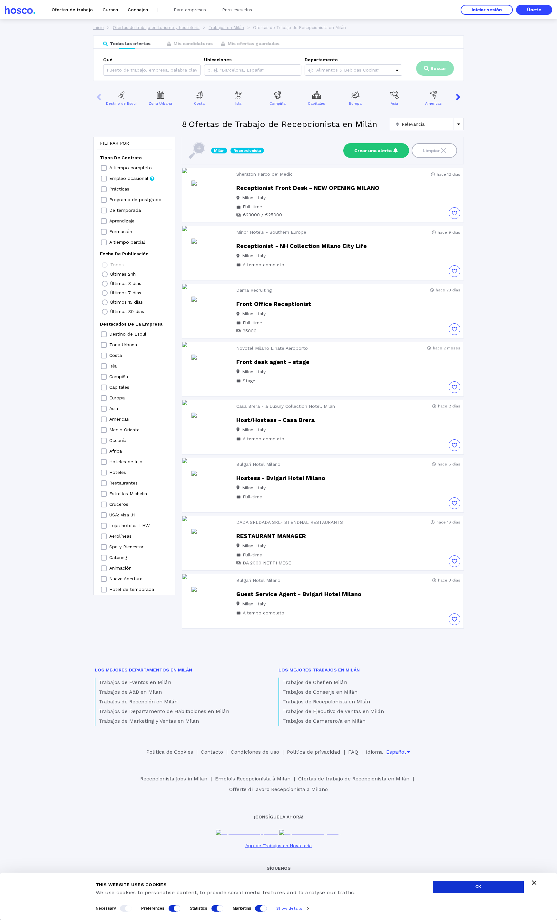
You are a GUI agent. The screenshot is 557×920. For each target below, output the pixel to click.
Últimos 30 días (127, 311)
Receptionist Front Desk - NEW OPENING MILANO (307, 187)
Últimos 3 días (125, 283)
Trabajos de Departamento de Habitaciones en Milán (164, 711)
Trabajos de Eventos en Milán (135, 682)
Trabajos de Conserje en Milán (319, 692)
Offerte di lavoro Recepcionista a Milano (278, 789)
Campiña (277, 104)
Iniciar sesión (487, 9)
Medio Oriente (124, 429)
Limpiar (431, 150)
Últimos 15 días (126, 302)
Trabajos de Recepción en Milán (138, 702)
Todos (117, 264)
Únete (534, 9)
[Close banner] (534, 882)
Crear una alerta (373, 150)
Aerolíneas (120, 536)
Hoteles (117, 472)
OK (478, 887)
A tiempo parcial (127, 242)
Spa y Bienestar (126, 546)
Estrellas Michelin (128, 493)
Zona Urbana (160, 104)
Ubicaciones (218, 59)
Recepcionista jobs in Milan (173, 779)
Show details (289, 908)
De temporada (125, 210)
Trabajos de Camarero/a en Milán (324, 721)
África (115, 451)
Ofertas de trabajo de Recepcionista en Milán (353, 779)
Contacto (212, 752)
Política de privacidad (313, 752)
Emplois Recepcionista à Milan (252, 779)
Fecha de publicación (124, 253)
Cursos (110, 9)
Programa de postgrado (135, 199)
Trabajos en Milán (226, 27)
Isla (238, 104)
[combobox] (208, 70)
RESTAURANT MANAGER (271, 536)
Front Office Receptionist (273, 303)
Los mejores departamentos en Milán (143, 669)
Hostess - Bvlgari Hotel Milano (280, 478)
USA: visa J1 (122, 514)
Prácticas (119, 188)
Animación (120, 568)
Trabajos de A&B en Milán (130, 692)
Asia (394, 104)
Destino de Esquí (121, 104)
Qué (107, 59)
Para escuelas (237, 9)
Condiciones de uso (255, 752)
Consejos (138, 9)
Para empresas (190, 9)
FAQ (353, 752)
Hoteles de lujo (125, 461)
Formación (120, 231)
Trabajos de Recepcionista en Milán (326, 702)
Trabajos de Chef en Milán (314, 682)
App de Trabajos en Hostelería (278, 845)
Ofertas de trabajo (72, 9)
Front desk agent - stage (272, 361)
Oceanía (117, 440)
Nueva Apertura (125, 578)
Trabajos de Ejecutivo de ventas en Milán (333, 711)
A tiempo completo (130, 167)
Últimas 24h (123, 274)
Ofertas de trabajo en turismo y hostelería (156, 27)
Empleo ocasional (128, 178)
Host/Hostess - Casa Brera (275, 419)
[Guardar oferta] (454, 213)
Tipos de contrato (121, 157)
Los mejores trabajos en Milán (319, 669)
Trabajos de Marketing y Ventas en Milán (149, 721)
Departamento (321, 59)
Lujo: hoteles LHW (129, 525)
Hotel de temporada (131, 589)
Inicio (98, 27)
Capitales (316, 104)
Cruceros (118, 504)
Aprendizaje (121, 220)
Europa (355, 104)
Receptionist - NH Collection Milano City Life (301, 245)
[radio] (105, 265)
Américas (433, 104)
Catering (118, 557)
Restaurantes (123, 482)
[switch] (174, 908)
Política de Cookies (169, 752)
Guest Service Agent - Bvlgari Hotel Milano (298, 594)
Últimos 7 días (125, 292)
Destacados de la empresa (131, 324)
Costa (199, 104)
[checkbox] (104, 168)
